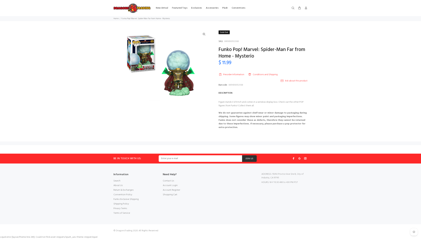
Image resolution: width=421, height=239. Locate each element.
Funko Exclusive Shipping (126, 199)
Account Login (170, 185)
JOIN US (249, 159)
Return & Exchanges (123, 190)
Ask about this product (296, 81)
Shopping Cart (170, 195)
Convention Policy (122, 195)
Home (116, 18)
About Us (118, 185)
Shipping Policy (121, 204)
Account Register (171, 190)
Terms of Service (121, 213)
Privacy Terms (120, 208)
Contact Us (168, 181)
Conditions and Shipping (265, 74)
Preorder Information (233, 74)
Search (116, 181)
